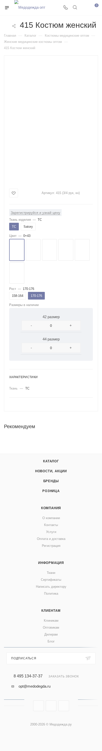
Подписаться (23, 658)
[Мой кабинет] (84, 8)
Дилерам (51, 634)
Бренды (51, 481)
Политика (51, 593)
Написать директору (51, 586)
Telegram (51, 705)
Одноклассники (63, 705)
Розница (51, 491)
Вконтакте (38, 705)
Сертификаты (51, 580)
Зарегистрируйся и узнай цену (35, 213)
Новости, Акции (51, 471)
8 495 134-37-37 (28, 676)
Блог (51, 641)
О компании (51, 518)
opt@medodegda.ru (35, 686)
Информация (51, 563)
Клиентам (50, 610)
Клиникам (51, 620)
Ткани (51, 573)
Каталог (51, 461)
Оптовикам (51, 627)
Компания (51, 508)
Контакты (51, 525)
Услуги (51, 532)
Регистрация (51, 546)
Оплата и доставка (51, 539)
